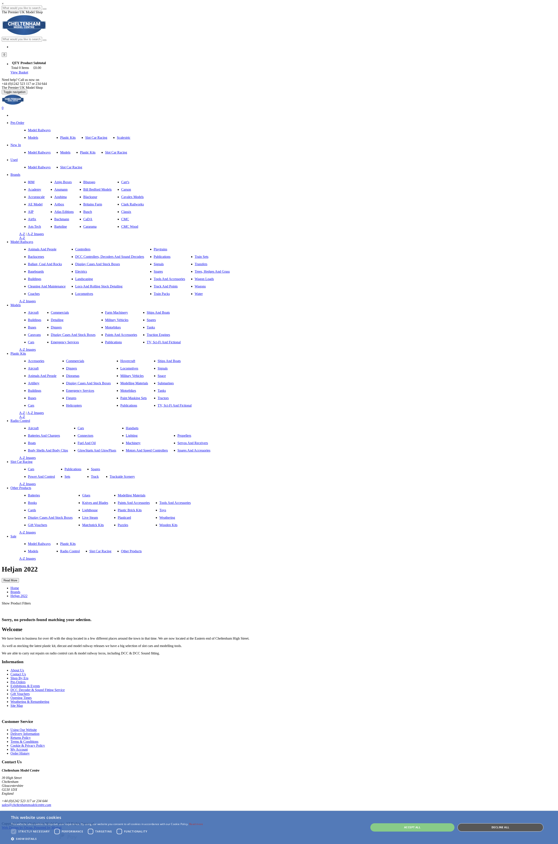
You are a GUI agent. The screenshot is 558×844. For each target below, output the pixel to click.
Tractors (163, 398)
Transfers (201, 264)
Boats (32, 443)
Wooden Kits (168, 525)
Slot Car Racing (96, 137)
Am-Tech (34, 226)
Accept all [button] (412, 827)
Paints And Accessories (121, 335)
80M (31, 182)
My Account (19, 749)
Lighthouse (90, 510)
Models (33, 137)
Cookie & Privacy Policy (27, 745)
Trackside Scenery (122, 476)
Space (162, 376)
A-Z (22, 234)
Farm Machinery (116, 312)
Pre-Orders (18, 682)
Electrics (81, 271)
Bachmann (61, 219)
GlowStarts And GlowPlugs (97, 450)
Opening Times (21, 698)
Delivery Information (24, 734)
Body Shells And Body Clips (48, 450)
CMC (125, 219)
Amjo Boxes (63, 182)
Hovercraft (127, 361)
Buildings (34, 279)
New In (15, 145)
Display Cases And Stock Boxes (97, 264)
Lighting (132, 435)
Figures (71, 398)
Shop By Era (19, 678)
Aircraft (33, 312)
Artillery (33, 383)
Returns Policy (20, 738)
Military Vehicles (116, 320)
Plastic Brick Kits (130, 510)
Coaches (34, 294)
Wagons (200, 286)
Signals (159, 264)
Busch (87, 212)
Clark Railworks (132, 204)
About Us (17, 670)
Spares (158, 271)
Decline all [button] (500, 827)
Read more (196, 824)
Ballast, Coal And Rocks (45, 264)
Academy (34, 189)
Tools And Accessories (169, 279)
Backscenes (36, 257)
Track (95, 476)
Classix (126, 212)
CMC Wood (129, 226)
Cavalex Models (132, 197)
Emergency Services (65, 342)
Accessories (36, 361)
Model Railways (39, 130)
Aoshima (60, 197)
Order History (20, 753)
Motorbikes (113, 327)
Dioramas (72, 376)
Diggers (56, 327)
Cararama (90, 226)
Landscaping (84, 279)
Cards (32, 510)
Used (14, 160)
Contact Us (18, 674)
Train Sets (201, 257)
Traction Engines (158, 335)
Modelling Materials (134, 383)
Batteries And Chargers (44, 435)
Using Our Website (23, 730)
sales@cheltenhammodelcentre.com (26, 805)
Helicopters (74, 405)
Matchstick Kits (93, 525)
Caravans (34, 335)
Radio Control (20, 421)
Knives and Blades (95, 503)
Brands (15, 174)
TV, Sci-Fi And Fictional (164, 342)
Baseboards (36, 271)
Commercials (60, 312)
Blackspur (90, 197)
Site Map (16, 705)
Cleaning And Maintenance (47, 286)
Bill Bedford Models (97, 189)
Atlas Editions (64, 212)
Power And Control (41, 476)
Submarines (166, 383)
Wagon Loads (204, 279)
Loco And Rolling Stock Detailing (98, 286)
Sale (13, 536)
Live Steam (90, 517)
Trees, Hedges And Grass (212, 271)
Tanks (151, 327)
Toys (162, 510)
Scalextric (123, 137)
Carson (126, 189)
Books (32, 503)
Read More (10, 580)
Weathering (167, 517)
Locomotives (84, 294)
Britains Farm (92, 204)
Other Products (20, 488)
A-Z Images (35, 234)
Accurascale (36, 197)
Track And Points (166, 286)
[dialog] (279, 827)
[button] (4, 54)
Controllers (82, 249)
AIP (31, 212)
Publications (162, 257)
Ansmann (61, 189)
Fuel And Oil (87, 443)
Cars (31, 342)
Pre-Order (17, 123)
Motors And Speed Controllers (147, 450)
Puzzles (123, 525)
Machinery (133, 443)
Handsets (132, 428)
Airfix (32, 219)
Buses (32, 327)
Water (199, 294)
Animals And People (42, 249)
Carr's (125, 182)
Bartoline (60, 226)
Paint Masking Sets (133, 398)
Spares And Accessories (193, 450)
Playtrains (160, 249)
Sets (67, 476)
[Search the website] (44, 40)
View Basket (19, 72)
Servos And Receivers (192, 443)
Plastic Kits (68, 137)
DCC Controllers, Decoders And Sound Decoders (109, 257)
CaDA (87, 219)
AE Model (35, 204)
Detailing (57, 320)
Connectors (85, 435)
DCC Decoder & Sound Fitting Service (37, 690)
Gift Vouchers (37, 525)
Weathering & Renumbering (29, 702)
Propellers (184, 435)
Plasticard (124, 517)
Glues (86, 495)
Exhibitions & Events (25, 686)
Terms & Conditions (24, 741)
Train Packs (162, 294)
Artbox (59, 204)
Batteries (34, 495)
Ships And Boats (158, 312)
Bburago (89, 182)
